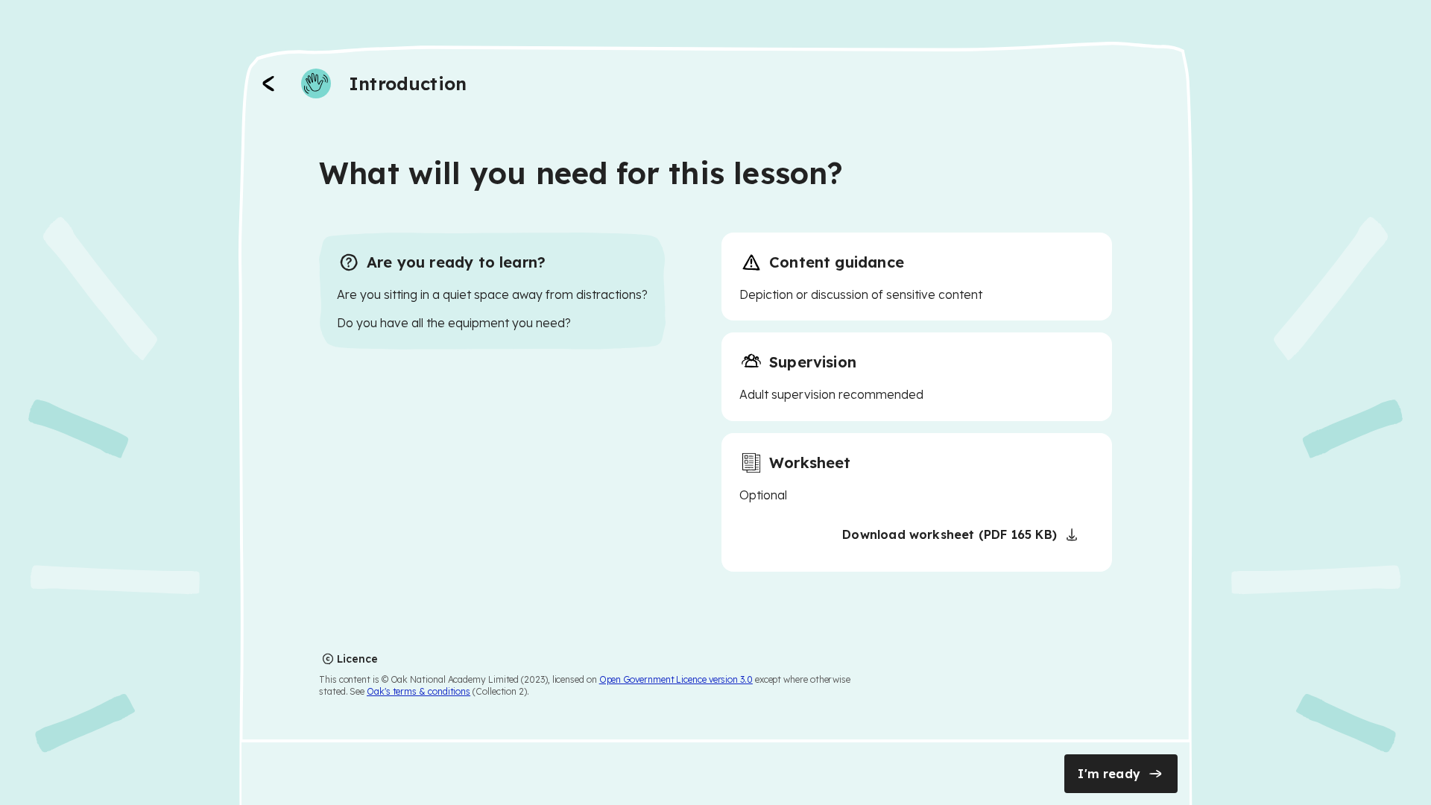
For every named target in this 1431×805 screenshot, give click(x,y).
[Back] (268, 83)
